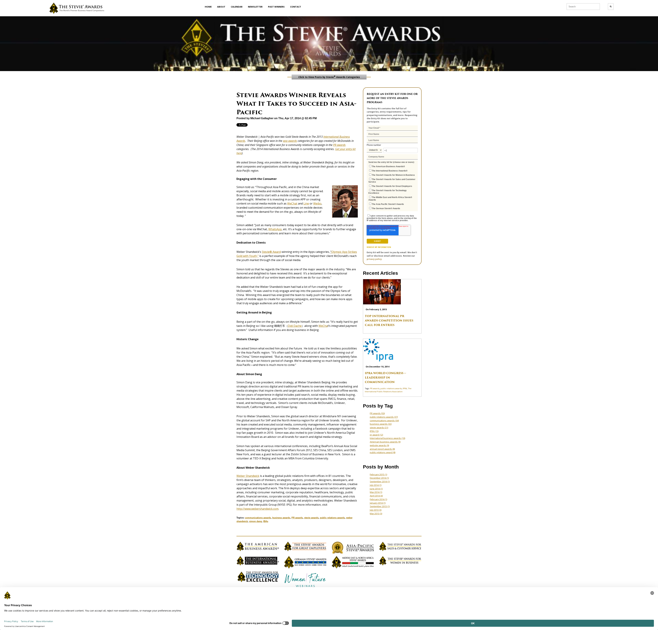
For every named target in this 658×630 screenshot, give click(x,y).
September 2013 (380, 506)
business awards (281, 517)
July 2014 (375, 485)
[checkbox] (392, 187)
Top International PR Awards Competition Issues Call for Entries (389, 320)
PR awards (297, 517)
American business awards (385, 441)
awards (341, 145)
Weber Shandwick (247, 476)
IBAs (265, 521)
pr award (376, 434)
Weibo (317, 203)
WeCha (323, 326)
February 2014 (378, 499)
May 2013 (376, 513)
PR (334, 145)
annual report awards (382, 448)
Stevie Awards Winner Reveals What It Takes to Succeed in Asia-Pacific (296, 103)
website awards (379, 445)
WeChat (292, 203)
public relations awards (332, 517)
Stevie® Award (271, 252)
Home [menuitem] (208, 6)
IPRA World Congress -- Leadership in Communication (385, 377)
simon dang (255, 521)
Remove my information (379, 247)
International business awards (387, 438)
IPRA (405, 388)
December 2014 (379, 477)
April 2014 (376, 495)
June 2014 (376, 488)
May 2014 (376, 492)
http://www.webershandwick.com (257, 509)
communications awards (258, 517)
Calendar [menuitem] (236, 6)
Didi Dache (295, 326)
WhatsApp (275, 229)
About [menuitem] (221, 6)
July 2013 (375, 509)
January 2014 (378, 502)
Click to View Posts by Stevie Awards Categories (329, 76)
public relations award (382, 452)
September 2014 (380, 481)
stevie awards (311, 517)
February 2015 (378, 474)
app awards (290, 141)
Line (306, 203)
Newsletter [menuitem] (255, 6)
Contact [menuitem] (295, 6)
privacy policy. (374, 259)
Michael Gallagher (261, 118)
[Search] (611, 6)
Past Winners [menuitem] (276, 6)
